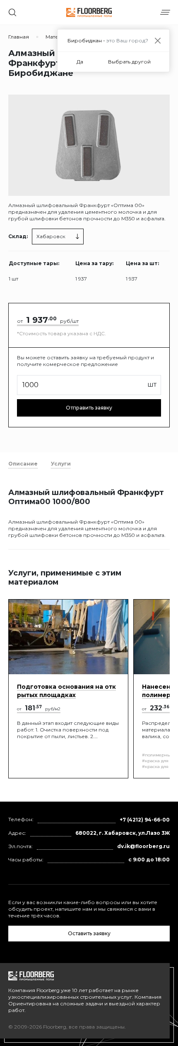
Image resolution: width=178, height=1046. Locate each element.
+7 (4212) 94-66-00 (145, 820)
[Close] (157, 40)
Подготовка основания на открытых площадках (66, 691)
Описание (23, 464)
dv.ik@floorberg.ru (143, 846)
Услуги (61, 464)
